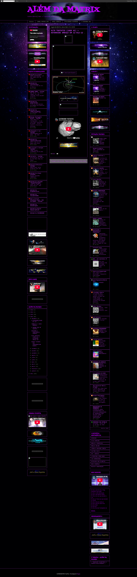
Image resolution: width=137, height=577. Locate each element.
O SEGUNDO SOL (86, 21)
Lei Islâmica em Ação (99, 373)
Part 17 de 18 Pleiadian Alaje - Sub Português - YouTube (37, 200)
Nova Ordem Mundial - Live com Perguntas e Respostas (102, 343)
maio (33, 362)
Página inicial (69, 161)
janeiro (34, 371)
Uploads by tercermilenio (34, 84)
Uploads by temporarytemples (35, 110)
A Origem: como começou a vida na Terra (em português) (103, 399)
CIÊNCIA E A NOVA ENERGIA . (36, 324)
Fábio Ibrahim (97, 306)
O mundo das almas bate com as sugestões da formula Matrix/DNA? (100, 390)
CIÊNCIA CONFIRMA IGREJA (98, 448)
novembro (34, 348)
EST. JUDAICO (95, 453)
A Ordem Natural (97, 339)
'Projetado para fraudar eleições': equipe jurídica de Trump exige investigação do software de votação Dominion (99, 298)
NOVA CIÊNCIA (56, 21)
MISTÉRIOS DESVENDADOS (99, 328)
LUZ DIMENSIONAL (96, 458)
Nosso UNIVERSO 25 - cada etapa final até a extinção (103, 183)
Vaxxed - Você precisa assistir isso (103, 309)
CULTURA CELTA (95, 451)
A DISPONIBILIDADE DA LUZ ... (36, 321)
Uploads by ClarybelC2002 (34, 195)
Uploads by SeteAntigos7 (34, 205)
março (34, 366)
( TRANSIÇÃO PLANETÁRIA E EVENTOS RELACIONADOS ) (98, 563)
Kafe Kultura (97, 317)
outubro (34, 350)
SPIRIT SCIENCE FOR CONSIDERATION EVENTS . (36, 343)
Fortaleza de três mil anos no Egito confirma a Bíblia (103, 161)
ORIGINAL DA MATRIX (98, 96)
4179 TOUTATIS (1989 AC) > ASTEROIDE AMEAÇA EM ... (36, 337)
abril (34, 364)
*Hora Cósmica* (97, 351)
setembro (34, 353)
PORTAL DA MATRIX (98, 85)
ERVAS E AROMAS (97, 218)
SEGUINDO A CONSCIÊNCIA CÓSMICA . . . (36, 332)
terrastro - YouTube (36, 156)
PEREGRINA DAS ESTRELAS (100, 422)
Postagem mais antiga (80, 161)
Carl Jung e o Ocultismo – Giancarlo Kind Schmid (99, 274)
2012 (32, 316)
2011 (32, 373)
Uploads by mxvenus (36, 74)
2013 (32, 314)
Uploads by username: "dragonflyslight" (36, 182)
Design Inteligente (98, 395)
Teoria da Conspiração (99, 271)
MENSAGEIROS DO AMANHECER (97, 407)
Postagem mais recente (57, 161)
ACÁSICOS (93, 438)
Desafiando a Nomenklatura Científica (97, 231)
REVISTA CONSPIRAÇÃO (99, 190)
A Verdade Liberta (98, 292)
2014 (32, 312)
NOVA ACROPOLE (95, 464)
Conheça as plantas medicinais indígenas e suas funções (103, 222)
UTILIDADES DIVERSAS (71, 21)
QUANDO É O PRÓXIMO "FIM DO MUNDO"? (103, 331)
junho (34, 359)
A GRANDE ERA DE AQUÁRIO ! (36, 328)
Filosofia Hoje (97, 247)
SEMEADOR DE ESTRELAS (99, 362)
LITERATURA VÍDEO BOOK (98, 456)
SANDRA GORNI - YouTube (37, 91)
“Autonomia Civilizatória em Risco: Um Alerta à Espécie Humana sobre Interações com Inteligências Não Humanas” (100, 197)
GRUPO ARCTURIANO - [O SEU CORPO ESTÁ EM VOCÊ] (37, 77)
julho (34, 357)
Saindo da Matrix (98, 148)
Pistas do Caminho (98, 168)
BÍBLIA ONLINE (95, 446)
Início (31, 21)
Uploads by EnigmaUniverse (34, 190)
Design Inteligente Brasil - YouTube (36, 117)
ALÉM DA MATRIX (63, 9)
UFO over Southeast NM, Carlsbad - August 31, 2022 (103, 264)
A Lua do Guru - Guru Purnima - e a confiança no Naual (103, 172)
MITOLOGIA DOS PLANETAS (98, 461)
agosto (34, 355)
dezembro (34, 318)
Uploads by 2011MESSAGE (37, 213)
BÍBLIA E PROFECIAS (97, 443)
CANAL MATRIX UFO (43, 21)
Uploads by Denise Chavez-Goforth (35, 209)
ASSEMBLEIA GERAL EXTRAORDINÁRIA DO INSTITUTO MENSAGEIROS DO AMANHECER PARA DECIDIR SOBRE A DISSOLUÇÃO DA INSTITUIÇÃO (99, 413)
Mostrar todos (104, 428)
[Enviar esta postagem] (57, 153)
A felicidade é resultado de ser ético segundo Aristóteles (103, 251)
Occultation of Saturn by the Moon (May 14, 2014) (37, 159)
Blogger (78, 573)
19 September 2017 (35, 112)
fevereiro (35, 368)
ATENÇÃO (101, 282)
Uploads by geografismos (34, 102)
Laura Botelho (97, 179)
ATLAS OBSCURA (95, 440)
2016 (32, 310)
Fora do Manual (97, 207)
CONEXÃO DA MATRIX (98, 74)
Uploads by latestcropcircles (35, 140)
